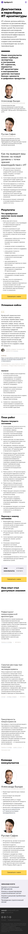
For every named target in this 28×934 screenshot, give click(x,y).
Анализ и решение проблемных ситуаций (13, 897)
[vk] (2, 917)
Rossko (16, 351)
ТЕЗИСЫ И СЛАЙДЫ (6, 642)
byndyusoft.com (10, 910)
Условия (3, 920)
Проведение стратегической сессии (12, 901)
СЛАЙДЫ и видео (12, 696)
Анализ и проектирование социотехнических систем (11, 892)
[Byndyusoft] (7, 2)
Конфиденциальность (14, 920)
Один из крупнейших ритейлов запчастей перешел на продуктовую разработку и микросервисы (13, 359)
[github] (8, 917)
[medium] (10, 917)
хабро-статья (17, 747)
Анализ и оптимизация (10, 888)
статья (3, 696)
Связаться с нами (14, 296)
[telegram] (5, 917)
